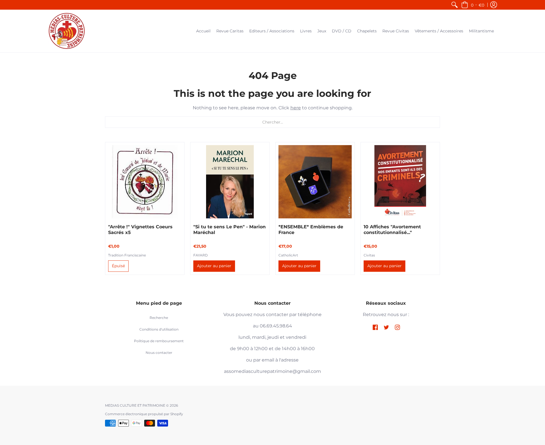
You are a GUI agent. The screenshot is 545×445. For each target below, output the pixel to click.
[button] (473, 5)
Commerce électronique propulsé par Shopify (144, 414)
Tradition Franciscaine (127, 255)
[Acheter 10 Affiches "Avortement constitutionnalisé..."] (400, 181)
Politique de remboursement (159, 341)
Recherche (159, 318)
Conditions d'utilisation (159, 329)
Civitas (369, 255)
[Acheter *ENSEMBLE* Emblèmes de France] (315, 181)
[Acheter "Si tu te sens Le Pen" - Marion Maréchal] (230, 181)
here (295, 107)
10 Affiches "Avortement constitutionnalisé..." (392, 229)
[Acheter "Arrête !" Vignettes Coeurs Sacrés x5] (144, 181)
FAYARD (200, 255)
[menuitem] (454, 5)
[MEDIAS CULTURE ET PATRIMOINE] (66, 31)
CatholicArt (288, 255)
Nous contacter (159, 352)
